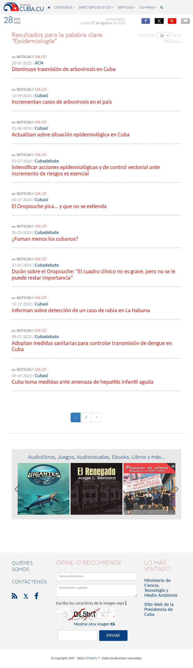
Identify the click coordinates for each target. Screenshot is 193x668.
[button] (16, 489)
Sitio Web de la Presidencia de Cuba (159, 609)
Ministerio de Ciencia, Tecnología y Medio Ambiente (160, 588)
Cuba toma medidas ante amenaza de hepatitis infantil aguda (82, 382)
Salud (41, 57)
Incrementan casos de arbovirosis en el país (62, 102)
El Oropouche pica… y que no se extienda (59, 206)
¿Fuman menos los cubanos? (45, 239)
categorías (64, 7)
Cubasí (41, 96)
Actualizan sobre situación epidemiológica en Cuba (71, 135)
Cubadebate (47, 161)
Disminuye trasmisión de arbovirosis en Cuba (64, 69)
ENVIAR (113, 635)
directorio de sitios (96, 7)
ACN (39, 63)
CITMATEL (91, 658)
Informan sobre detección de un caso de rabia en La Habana (81, 311)
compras (148, 7)
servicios (127, 7)
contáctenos (29, 581)
